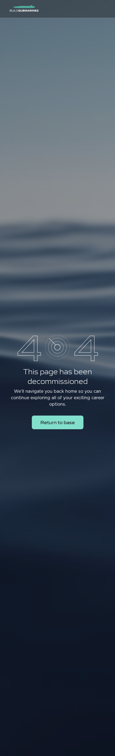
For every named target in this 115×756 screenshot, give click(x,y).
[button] (105, 8)
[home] (22, 9)
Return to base (57, 422)
